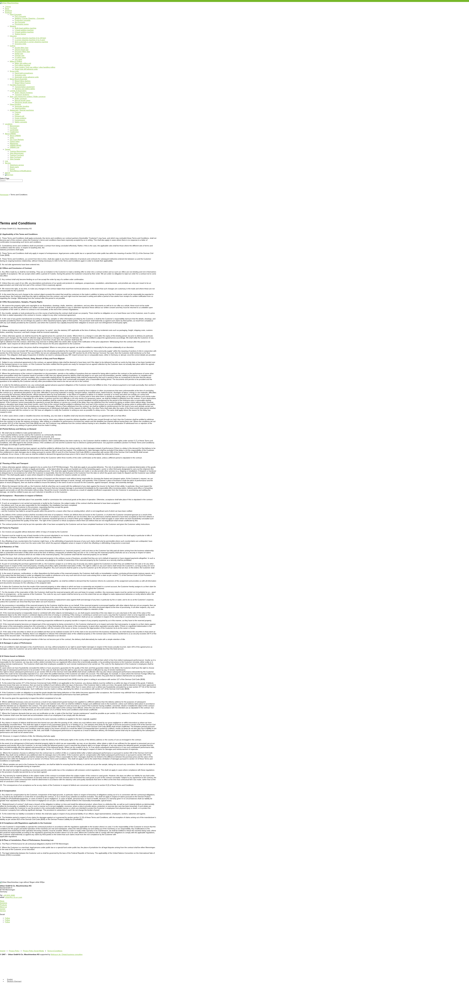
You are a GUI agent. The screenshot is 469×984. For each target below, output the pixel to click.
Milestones (14, 143)
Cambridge (14, 130)
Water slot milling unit (23, 63)
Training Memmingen (18, 151)
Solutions (8, 10)
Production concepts (22, 20)
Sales (12, 138)
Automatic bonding (22, 106)
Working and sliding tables (25, 89)
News (7, 9)
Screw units (14, 71)
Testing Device (20, 34)
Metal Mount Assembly (18, 79)
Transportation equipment (25, 87)
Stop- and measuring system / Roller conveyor (28, 96)
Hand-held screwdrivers (24, 73)
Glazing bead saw (21, 50)
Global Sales (15, 141)
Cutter (17, 114)
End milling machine (22, 65)
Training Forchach (17, 155)
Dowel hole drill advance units (26, 69)
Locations (8, 124)
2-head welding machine (24, 32)
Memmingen (14, 126)
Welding (13, 26)
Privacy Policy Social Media (33, 951)
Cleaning (13, 36)
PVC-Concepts (20, 16)
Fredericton (14, 132)
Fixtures (18, 112)
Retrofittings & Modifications (20, 171)
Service (8, 163)
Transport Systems (22, 95)
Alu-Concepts (20, 22)
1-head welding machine (24, 30)
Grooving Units (20, 44)
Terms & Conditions (54, 951)
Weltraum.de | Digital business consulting (66, 954)
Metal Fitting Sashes (22, 81)
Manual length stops (22, 100)
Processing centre (22, 24)
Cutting (12, 46)
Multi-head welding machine (25, 28)
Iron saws (18, 59)
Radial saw (19, 53)
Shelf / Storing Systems (24, 93)
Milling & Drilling (16, 61)
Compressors (20, 120)
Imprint (2, 951)
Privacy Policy (14, 951)
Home (8, 7)
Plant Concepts (15, 14)
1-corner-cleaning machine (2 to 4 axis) (30, 40)
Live (6, 161)
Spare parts (14, 167)
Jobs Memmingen (17, 153)
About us (3, 907)
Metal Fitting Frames (23, 83)
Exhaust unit (19, 116)
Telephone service (17, 165)
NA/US (7, 173)
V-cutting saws (20, 57)
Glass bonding (15, 104)
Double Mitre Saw (21, 48)
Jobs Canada (15, 159)
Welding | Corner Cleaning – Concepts (29, 18)
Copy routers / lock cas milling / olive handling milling (35, 67)
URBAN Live (14, 147)
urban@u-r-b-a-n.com (13, 897)
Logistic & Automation (18, 91)
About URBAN (10, 134)
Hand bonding (20, 108)
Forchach (13, 128)
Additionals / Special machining (22, 110)
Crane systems (20, 118)
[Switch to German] (9, 175)
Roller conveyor (21, 98)
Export (12, 169)
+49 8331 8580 (6, 1)
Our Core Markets (17, 139)
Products (8, 12)
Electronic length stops (23, 102)
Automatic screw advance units (27, 77)
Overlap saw (19, 55)
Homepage (4, 195)
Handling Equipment (17, 85)
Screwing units (20, 75)
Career (7, 149)
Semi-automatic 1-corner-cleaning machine (31, 42)
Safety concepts (21, 122)
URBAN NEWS (15, 145)
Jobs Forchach (15, 157)
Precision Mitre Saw (22, 52)
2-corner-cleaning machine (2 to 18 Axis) (30, 38)
